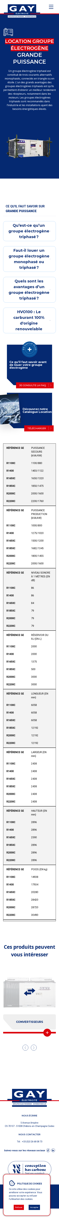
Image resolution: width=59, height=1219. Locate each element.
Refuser (18, 1207)
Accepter (34, 1207)
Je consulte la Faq (32, 385)
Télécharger (36, 428)
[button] (25, 1048)
